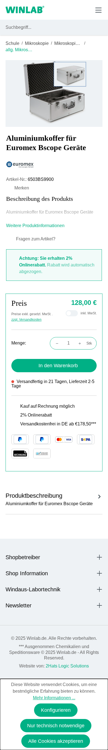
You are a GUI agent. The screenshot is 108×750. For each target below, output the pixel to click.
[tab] (54, 498)
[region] (54, 93)
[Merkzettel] (73, 9)
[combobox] (49, 27)
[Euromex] (54, 165)
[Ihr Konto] (60, 9)
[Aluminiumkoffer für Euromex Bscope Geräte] (54, 93)
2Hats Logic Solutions (67, 666)
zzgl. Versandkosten (26, 320)
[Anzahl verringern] (55, 343)
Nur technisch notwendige (55, 725)
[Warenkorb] (85, 9)
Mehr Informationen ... (54, 697)
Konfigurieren (56, 710)
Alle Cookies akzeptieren (55, 741)
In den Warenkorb (58, 365)
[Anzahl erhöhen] (81, 343)
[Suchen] (97, 27)
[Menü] (98, 10)
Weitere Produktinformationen (36, 225)
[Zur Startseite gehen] (25, 10)
